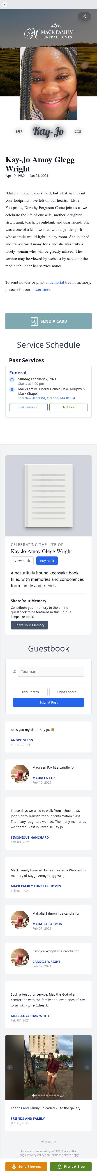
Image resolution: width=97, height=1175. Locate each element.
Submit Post (48, 702)
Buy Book (47, 561)
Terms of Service (60, 1155)
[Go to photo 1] (33, 1095)
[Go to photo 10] (58, 1095)
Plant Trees (69, 407)
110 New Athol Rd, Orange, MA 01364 (46, 398)
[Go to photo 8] (52, 1095)
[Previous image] (10, 1067)
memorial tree (59, 282)
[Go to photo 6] (47, 1095)
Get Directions (28, 407)
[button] (48, 1067)
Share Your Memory (29, 625)
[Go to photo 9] (55, 1095)
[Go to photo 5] (44, 1095)
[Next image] (87, 1067)
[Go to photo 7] (50, 1095)
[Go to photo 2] (36, 1095)
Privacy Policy (35, 1155)
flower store (40, 289)
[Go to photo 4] (42, 1095)
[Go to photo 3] (39, 1095)
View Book (22, 561)
